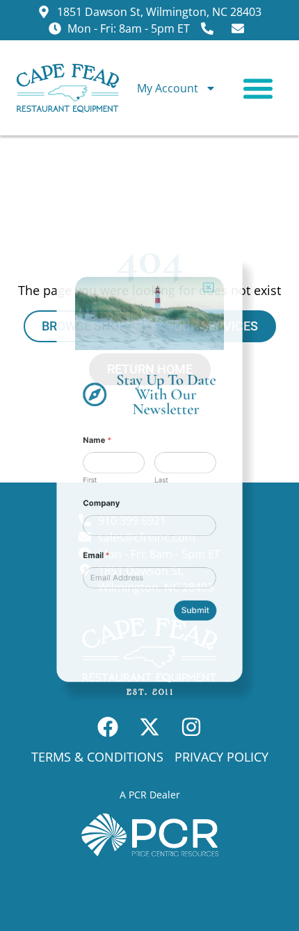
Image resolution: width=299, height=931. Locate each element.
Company (89, 512)
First (75, 483)
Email (83, 576)
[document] (149, 465)
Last (164, 483)
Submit (206, 645)
